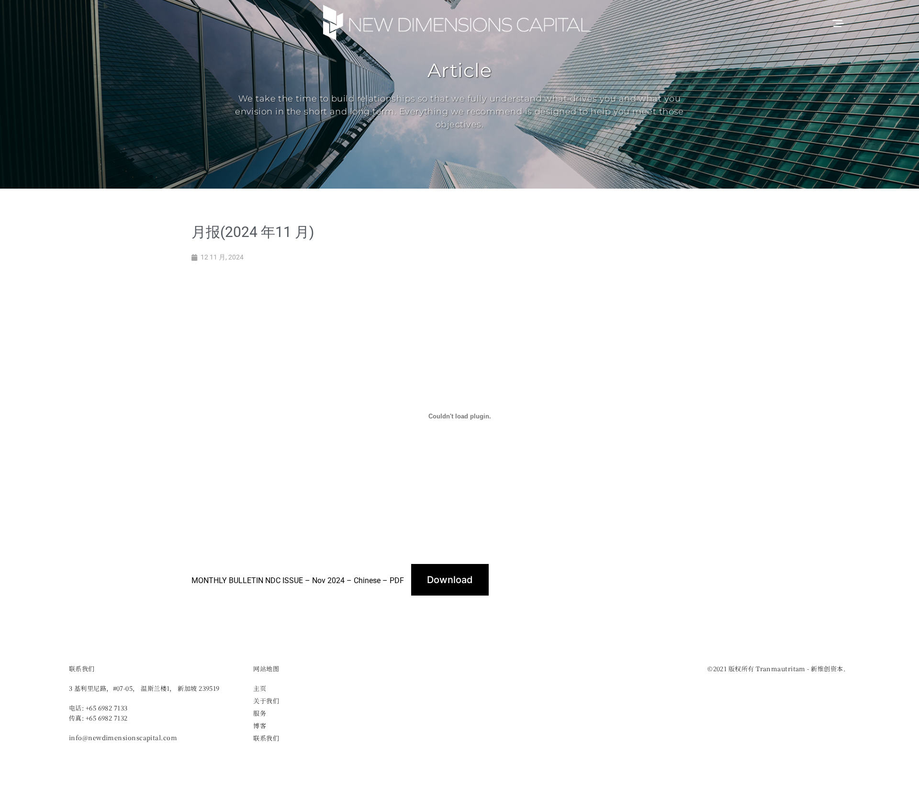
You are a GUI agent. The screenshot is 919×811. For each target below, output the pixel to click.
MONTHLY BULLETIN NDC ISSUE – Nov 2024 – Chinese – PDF (297, 580)
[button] (837, 22)
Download (450, 580)
